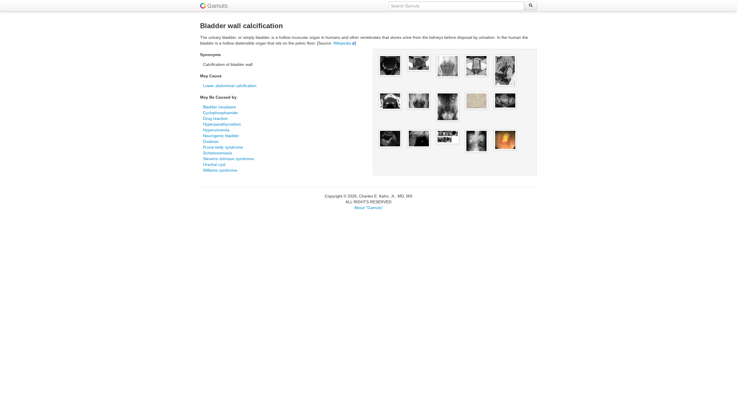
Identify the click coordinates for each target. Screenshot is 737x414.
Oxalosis (211, 141)
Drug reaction (215, 118)
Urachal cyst (214, 164)
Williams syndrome (220, 170)
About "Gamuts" (368, 207)
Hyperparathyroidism (222, 124)
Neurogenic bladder (221, 135)
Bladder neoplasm (219, 107)
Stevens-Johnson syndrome (228, 158)
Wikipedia (342, 43)
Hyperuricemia (216, 130)
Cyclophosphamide (220, 112)
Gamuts (217, 6)
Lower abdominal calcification (230, 85)
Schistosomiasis (217, 153)
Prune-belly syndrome (223, 147)
